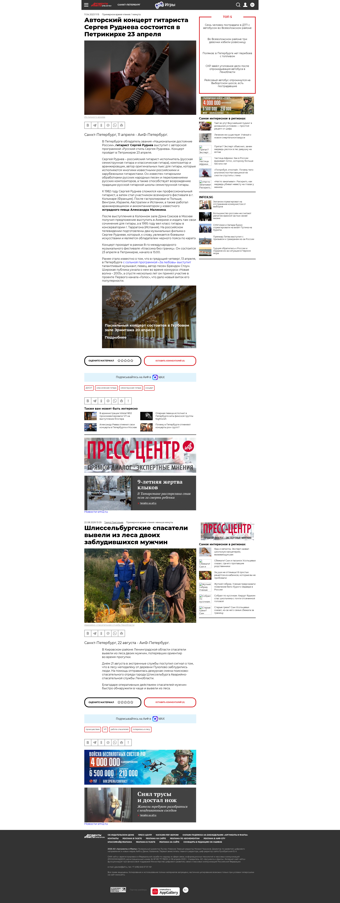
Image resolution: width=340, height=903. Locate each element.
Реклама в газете (132, 838)
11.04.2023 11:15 (91, 14)
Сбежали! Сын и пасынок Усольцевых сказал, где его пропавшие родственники (235, 563)
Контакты (113, 838)
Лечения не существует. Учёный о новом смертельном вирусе (232, 136)
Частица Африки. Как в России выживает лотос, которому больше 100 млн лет (233, 161)
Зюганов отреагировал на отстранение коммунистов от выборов (229, 204)
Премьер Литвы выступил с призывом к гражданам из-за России (233, 237)
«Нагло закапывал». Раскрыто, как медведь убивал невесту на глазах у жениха (234, 184)
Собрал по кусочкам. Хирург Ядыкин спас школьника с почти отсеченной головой (234, 598)
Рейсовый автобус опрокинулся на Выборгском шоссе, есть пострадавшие (227, 83)
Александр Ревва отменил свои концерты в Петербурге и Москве (118, 426)
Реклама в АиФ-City (214, 838)
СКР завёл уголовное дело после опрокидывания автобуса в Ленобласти (227, 69)
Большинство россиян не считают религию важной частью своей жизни (232, 216)
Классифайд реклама (120, 842)
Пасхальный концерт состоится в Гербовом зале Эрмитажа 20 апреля (147, 327)
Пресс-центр (145, 835)
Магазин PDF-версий (167, 835)
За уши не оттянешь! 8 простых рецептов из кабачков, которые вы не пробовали (235, 575)
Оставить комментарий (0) (170, 361)
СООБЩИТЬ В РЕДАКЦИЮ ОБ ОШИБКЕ (202, 842)
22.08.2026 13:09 (92, 522)
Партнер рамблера (138, 890)
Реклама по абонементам (185, 838)
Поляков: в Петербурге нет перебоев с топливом (227, 55)
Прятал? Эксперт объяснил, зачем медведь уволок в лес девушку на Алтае (233, 149)
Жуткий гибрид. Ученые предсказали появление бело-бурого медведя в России (235, 587)
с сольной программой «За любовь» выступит (157, 262)
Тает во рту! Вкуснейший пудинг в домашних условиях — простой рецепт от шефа (233, 126)
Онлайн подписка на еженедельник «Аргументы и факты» (215, 835)
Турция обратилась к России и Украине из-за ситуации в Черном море (232, 251)
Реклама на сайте (156, 838)
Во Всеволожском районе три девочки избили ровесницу (227, 41)
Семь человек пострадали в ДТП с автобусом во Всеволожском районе (227, 27)
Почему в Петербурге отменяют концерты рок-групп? (173, 426)
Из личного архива (94, 117)
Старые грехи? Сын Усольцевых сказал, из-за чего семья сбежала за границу (234, 610)
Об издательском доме (121, 835)
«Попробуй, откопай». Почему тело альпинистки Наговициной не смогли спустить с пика (233, 172)
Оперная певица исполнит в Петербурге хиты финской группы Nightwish (174, 416)
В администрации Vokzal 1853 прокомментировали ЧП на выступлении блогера (116, 416)
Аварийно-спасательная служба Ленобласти (109, 625)
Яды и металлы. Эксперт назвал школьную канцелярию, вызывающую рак (231, 552)
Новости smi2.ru (96, 511)
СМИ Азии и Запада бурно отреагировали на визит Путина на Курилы (232, 227)
